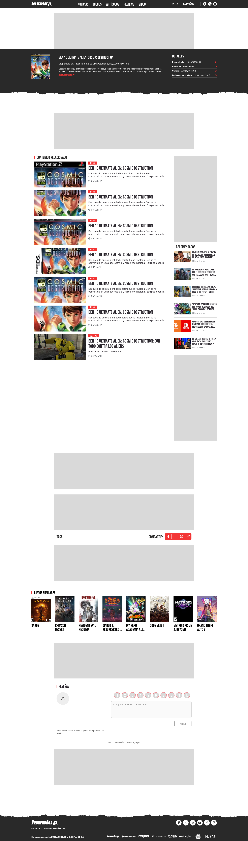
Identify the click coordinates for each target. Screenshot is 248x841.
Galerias (93, 336)
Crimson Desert (60, 627)
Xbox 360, (119, 63)
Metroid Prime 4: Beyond (183, 627)
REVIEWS (129, 4)
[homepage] (41, 4)
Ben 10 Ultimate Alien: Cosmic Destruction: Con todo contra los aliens (124, 343)
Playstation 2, (82, 63)
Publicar (183, 723)
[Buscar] (177, 4)
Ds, (111, 63)
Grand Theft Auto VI (205, 627)
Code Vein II (157, 625)
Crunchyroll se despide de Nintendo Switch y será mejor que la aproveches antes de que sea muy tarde (204, 325)
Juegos (92, 163)
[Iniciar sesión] (173, 4)
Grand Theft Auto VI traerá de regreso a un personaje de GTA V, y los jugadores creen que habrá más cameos (204, 257)
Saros (35, 625)
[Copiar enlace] (188, 536)
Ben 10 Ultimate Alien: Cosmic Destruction (86, 57)
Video (142, 4)
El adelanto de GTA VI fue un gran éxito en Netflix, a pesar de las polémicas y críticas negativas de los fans (204, 344)
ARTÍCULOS (112, 4)
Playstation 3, (101, 63)
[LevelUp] (113, 836)
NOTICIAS (83, 4)
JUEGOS (97, 4)
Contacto (35, 828)
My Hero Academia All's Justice (135, 629)
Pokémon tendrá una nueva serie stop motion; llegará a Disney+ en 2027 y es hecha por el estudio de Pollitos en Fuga (204, 292)
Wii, (92, 63)
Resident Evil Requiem (87, 627)
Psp (127, 63)
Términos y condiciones (54, 828)
